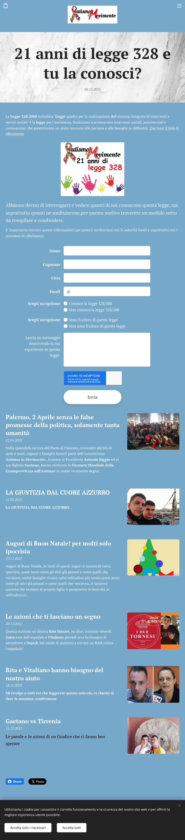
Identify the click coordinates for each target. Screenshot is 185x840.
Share (17, 781)
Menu (179, 5)
